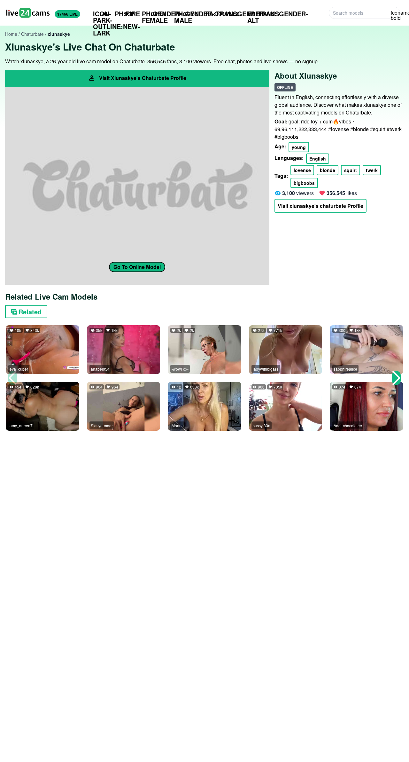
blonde (327, 170)
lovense (302, 170)
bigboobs (304, 183)
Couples (222, 13)
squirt (350, 170)
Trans (260, 14)
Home (11, 34)
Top (124, 13)
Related (30, 311)
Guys (186, 14)
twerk (372, 170)
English (317, 158)
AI (100, 14)
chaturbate (32, 34)
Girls (154, 14)
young (299, 147)
